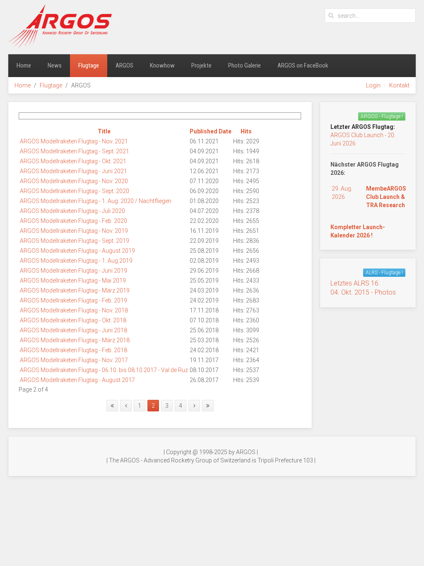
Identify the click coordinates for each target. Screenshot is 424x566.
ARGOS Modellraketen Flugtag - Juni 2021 (73, 171)
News (55, 65)
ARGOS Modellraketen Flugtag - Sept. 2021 (74, 151)
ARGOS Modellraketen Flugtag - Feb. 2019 (73, 300)
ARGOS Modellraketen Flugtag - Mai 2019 (73, 280)
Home (24, 65)
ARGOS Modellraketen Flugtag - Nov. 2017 (74, 360)
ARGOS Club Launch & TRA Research (386, 196)
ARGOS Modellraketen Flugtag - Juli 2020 (72, 211)
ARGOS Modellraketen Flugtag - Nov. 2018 (74, 310)
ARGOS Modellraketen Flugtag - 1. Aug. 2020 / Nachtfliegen (95, 201)
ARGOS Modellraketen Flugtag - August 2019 (77, 250)
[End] (208, 405)
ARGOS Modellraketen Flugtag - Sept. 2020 (74, 191)
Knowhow (162, 65)
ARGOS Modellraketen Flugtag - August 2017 (77, 380)
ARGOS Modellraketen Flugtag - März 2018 (75, 340)
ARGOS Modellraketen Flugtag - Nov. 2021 (74, 141)
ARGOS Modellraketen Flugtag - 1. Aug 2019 (76, 260)
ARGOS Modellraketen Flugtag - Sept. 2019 (74, 240)
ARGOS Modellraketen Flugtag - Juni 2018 (73, 330)
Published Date (210, 131)
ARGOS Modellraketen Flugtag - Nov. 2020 (74, 181)
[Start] (112, 405)
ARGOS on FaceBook (302, 65)
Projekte (201, 65)
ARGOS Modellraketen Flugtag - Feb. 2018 (73, 350)
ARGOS (124, 65)
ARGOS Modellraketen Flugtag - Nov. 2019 (74, 230)
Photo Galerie (244, 65)
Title (104, 131)
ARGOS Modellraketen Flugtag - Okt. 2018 (73, 320)
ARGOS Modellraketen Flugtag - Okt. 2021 (73, 161)
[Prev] (126, 405)
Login (373, 85)
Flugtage (88, 65)
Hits (246, 131)
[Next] (194, 405)
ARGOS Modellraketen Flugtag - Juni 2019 (73, 270)
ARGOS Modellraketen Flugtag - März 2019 (75, 290)
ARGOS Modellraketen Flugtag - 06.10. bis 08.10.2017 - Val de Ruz (104, 370)
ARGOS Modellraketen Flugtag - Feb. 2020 (73, 221)
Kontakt (399, 85)
